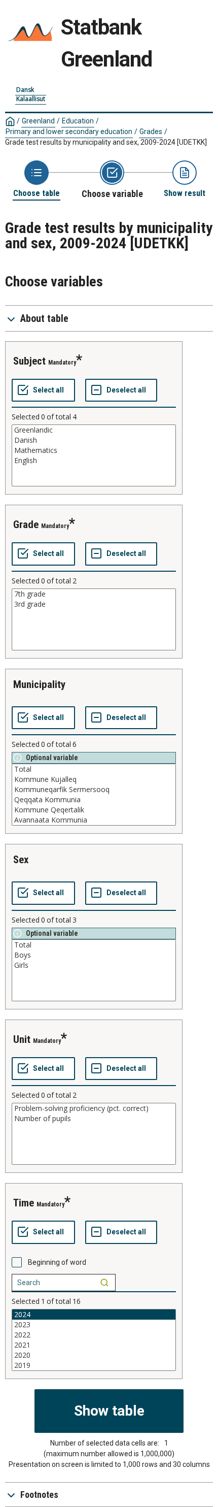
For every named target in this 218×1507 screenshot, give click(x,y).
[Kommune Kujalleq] (93, 779)
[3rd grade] (93, 604)
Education (78, 121)
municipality (39, 684)
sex (21, 860)
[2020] (93, 1355)
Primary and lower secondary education (69, 131)
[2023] (93, 1325)
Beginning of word (57, 1262)
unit (21, 1039)
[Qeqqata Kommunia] (93, 800)
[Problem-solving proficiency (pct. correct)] (93, 1108)
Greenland (38, 121)
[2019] (93, 1365)
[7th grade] (93, 594)
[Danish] (93, 440)
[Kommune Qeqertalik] (93, 810)
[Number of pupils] (93, 1118)
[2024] (93, 1314)
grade (26, 524)
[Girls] (93, 965)
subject (29, 361)
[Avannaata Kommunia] (93, 820)
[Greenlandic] (93, 430)
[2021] (93, 1345)
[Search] (104, 1282)
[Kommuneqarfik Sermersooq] (93, 789)
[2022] (93, 1335)
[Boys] (93, 955)
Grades (150, 131)
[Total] (93, 769)
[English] (93, 460)
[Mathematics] (93, 450)
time (23, 1203)
